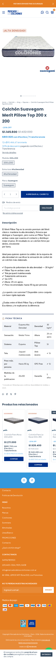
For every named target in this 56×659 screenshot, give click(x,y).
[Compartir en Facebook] (7, 394)
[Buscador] (47, 12)
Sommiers (6, 523)
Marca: (10, 181)
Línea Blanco (7, 533)
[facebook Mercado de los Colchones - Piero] (32, 480)
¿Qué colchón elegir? (11, 548)
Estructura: (13, 169)
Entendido (46, 654)
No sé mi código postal (13, 213)
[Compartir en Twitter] (11, 394)
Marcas (5, 513)
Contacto (6, 490)
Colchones (7, 518)
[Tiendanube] (28, 647)
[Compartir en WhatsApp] (3, 394)
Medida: (10, 158)
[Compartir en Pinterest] (15, 394)
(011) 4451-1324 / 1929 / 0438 (14, 565)
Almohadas (7, 528)
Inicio (4, 102)
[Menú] (4, 12)
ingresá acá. (45, 640)
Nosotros (6, 508)
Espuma (25, 102)
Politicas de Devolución (12, 495)
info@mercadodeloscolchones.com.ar (19, 570)
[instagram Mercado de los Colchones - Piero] (24, 480)
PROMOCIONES (9, 538)
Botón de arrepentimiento (28, 643)
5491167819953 (8, 560)
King (18, 102)
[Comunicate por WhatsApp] (42, 12)
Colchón (11, 102)
